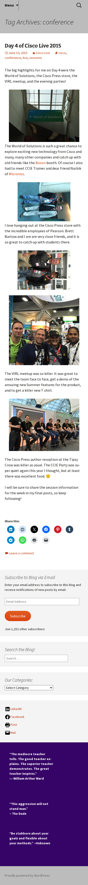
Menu (9, 5)
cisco (62, 53)
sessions (35, 58)
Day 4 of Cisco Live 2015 (33, 46)
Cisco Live (43, 53)
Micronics (16, 174)
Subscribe (18, 616)
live (25, 58)
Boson (40, 162)
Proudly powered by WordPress (27, 875)
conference (13, 58)
